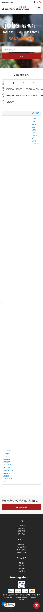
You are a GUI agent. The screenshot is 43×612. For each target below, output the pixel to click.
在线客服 (22, 507)
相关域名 (35, 113)
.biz (33, 127)
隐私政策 (21, 600)
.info (34, 129)
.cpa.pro (6, 453)
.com (34, 118)
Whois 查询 (22, 547)
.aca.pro (6, 462)
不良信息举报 (21, 550)
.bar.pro (6, 473)
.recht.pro (7, 478)
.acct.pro (7, 464)
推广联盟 (21, 534)
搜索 (21, 56)
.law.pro (35, 143)
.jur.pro (6, 476)
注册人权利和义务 (21, 597)
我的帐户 (21, 544)
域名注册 (21, 563)
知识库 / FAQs (21, 552)
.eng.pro (6, 467)
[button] (7, 2)
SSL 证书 (22, 571)
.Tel (33, 138)
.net (34, 121)
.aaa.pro (6, 459)
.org (34, 124)
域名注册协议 (8, 597)
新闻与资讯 (21, 531)
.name (34, 132)
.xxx (5, 481)
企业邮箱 (21, 568)
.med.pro (7, 450)
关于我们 (21, 526)
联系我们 (21, 528)
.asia (34, 141)
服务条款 (33, 597)
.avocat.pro (8, 470)
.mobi (34, 135)
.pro (5, 456)
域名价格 (21, 566)
